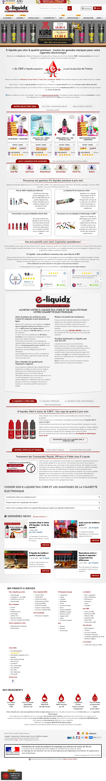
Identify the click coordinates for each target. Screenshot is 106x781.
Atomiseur (87, 601)
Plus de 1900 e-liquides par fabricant (29, 190)
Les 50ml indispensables (54, 107)
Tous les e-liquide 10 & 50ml (20, 620)
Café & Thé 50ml (40, 605)
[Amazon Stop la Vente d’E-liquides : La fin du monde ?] (16, 529)
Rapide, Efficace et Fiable (28, 450)
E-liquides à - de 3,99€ (18, 597)
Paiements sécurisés (91, 634)
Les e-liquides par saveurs (32, 161)
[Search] (69, 8)
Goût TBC (14, 172)
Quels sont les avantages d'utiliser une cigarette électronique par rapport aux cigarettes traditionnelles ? (40, 508)
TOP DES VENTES (75, 330)
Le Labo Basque (65, 605)
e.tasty (62, 597)
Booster (62, 628)
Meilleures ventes (82, 107)
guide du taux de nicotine (50, 95)
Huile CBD (88, 620)
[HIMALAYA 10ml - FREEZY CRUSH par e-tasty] (41, 125)
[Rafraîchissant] (45, 168)
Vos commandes (16, 665)
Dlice (45, 79)
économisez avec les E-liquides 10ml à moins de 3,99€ (68, 440)
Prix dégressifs (53, 405)
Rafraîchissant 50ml (42, 601)
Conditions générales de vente (94, 636)
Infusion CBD (88, 616)
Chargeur (87, 605)
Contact (87, 630)
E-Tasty (40, 79)
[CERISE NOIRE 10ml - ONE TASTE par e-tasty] (64, 125)
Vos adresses (15, 668)
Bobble (58, 79)
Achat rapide (15, 601)
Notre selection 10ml (25, 107)
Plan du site (14, 661)
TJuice (62, 603)
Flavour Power (32, 79)
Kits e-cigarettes (89, 595)
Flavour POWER (65, 610)
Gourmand (14, 613)
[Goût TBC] (14, 168)
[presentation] (9, 131)
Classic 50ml (39, 595)
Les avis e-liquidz (90, 632)
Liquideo (63, 599)
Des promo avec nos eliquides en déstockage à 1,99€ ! (76, 214)
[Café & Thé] (76, 168)
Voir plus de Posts (39, 516)
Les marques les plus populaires (69, 161)
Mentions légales (90, 638)
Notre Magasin (89, 628)
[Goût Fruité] (29, 168)
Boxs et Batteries (90, 597)
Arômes (62, 626)
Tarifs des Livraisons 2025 (93, 645)
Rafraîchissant (45, 172)
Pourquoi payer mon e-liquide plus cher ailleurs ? (22, 502)
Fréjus (16, 740)
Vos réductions (15, 672)
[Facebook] (13, 681)
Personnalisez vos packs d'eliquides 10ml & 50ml (29, 214)
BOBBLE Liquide (65, 612)
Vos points (14, 674)
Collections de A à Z (17, 599)
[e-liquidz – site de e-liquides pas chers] (16, 9)
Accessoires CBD (90, 622)
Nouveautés (52, 110)
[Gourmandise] (61, 168)
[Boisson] (92, 168)
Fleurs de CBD (89, 611)
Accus (86, 603)
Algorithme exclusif (80, 450)
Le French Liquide (66, 620)
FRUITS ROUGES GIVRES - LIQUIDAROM (88, 138)
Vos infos (14, 670)
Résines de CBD (89, 613)
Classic (13, 607)
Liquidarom (51, 79)
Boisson (92, 172)
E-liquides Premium (49, 401)
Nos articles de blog (17, 659)
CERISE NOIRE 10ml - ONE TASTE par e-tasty (64, 138)
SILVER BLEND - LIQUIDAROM (18, 139)
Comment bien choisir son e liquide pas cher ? (21, 497)
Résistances (88, 599)
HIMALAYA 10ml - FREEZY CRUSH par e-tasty (41, 138)
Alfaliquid (23, 79)
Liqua (62, 618)
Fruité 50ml (39, 597)
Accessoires (64, 630)
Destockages (15, 595)
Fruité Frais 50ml (40, 599)
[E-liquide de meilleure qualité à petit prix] (16, 559)
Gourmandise (61, 172)
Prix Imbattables (55, 450)
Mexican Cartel (65, 614)
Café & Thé (76, 172)
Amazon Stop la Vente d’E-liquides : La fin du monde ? (39, 525)
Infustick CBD (89, 618)
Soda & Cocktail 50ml (42, 607)
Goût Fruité (29, 172)
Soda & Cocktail (16, 618)
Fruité (12, 609)
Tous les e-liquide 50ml (43, 610)
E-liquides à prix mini (23, 401)
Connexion (87, 8)
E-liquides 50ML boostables (79, 401)
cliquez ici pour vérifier (70, 759)
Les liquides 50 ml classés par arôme (76, 190)
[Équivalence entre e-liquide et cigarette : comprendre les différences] (65, 559)
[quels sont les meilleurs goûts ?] (65, 529)
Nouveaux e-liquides (42, 616)
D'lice (62, 607)
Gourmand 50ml (40, 603)
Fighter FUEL (64, 616)
